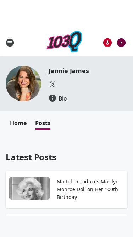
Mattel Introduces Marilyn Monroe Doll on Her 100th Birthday (88, 189)
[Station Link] (64, 42)
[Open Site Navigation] (10, 42)
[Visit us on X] (52, 84)
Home (18, 123)
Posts (42, 123)
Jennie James (68, 70)
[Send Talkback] (107, 42)
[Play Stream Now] (121, 42)
